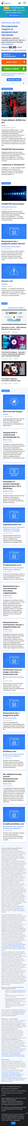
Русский (21, 3)
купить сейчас (11, 62)
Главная (3, 1086)
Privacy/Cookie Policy (9, 75)
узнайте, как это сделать (7, 1081)
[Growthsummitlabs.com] (14, 814)
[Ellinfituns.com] (14, 741)
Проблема (4, 284)
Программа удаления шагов (14, 1086)
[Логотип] (6, 3)
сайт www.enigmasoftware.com (18, 990)
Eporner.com (7, 281)
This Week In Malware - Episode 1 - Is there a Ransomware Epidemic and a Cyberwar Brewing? (14, 354)
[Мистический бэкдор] (14, 402)
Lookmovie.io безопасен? (13, 165)
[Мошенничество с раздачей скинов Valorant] (14, 231)
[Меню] (25, 3)
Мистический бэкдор (12, 411)
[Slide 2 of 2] (15, 83)
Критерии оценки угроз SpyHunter (9, 1088)
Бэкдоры (5, 414)
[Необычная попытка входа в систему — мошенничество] (14, 660)
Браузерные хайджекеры (13, 569)
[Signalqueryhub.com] (14, 515)
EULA (23, 73)
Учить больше (14, 15)
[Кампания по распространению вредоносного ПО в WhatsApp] (14, 472)
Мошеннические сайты (8, 246)
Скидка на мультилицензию (9, 55)
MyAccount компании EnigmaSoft (8, 1015)
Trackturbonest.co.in (12, 565)
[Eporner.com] (14, 271)
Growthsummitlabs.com (13, 824)
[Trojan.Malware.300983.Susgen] (14, 104)
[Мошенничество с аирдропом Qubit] (14, 703)
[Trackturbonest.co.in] (14, 555)
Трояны (3, 125)
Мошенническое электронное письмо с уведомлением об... (13, 624)
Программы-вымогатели (8, 207)
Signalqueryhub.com (12, 524)
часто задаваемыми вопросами (12, 1078)
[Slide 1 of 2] (12, 83)
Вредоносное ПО (8, 491)
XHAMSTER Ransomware (12, 149)
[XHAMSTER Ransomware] (14, 193)
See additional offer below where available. (11, 73)
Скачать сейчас (11, 69)
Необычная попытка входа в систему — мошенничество (12, 672)
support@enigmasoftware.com (18, 1012)
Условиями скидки (20, 947)
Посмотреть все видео (16, 308)
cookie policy (17, 1120)
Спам (9, 439)
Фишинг (18, 246)
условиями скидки (20, 1056)
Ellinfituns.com (9, 751)
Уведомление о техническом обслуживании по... (12, 434)
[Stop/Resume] (23, 83)
